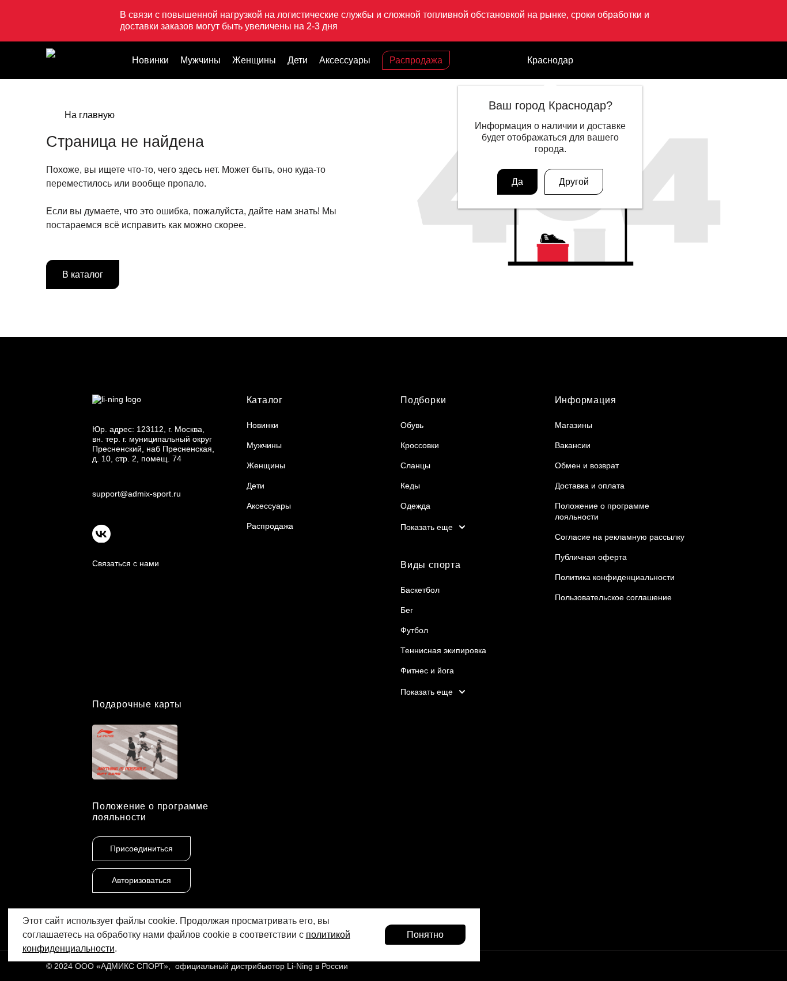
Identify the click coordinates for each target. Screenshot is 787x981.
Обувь (411, 425)
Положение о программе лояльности (150, 811)
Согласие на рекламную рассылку (619, 536)
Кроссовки (419, 445)
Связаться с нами (125, 563)
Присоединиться (141, 848)
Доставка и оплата (590, 485)
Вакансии (573, 445)
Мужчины (200, 60)
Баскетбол (420, 589)
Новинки (150, 60)
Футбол (414, 630)
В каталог (82, 274)
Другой (574, 182)
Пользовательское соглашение (613, 597)
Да (517, 182)
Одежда (415, 505)
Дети (297, 60)
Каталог (265, 400)
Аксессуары (344, 60)
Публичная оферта (591, 557)
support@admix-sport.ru (136, 493)
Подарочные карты (137, 704)
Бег (406, 610)
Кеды (410, 485)
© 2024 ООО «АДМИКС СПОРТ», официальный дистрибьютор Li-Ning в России (197, 966)
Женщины (254, 60)
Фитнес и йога (427, 670)
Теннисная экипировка (443, 650)
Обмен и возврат (587, 465)
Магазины (573, 425)
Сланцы (415, 465)
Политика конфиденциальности (615, 577)
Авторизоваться (141, 880)
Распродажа (415, 60)
